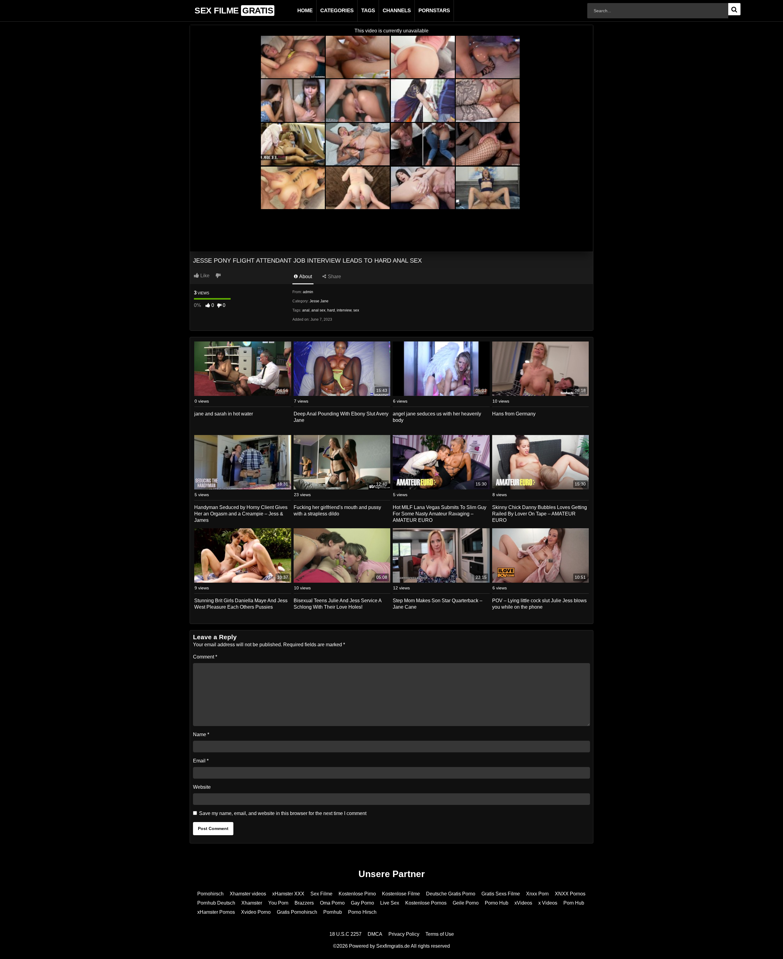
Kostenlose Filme (401, 893)
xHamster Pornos (216, 912)
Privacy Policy (403, 934)
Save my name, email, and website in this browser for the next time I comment (282, 813)
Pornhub (332, 912)
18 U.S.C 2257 (345, 934)
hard (331, 310)
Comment (205, 656)
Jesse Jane (319, 301)
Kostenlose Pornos (426, 903)
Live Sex (389, 903)
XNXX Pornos (570, 893)
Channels (387, 10)
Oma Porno (332, 903)
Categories (327, 10)
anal (306, 310)
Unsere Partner (391, 874)
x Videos (547, 903)
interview (344, 310)
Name (201, 734)
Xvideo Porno (256, 912)
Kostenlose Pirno (357, 893)
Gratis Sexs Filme (500, 893)
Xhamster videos (248, 893)
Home (295, 10)
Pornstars (424, 10)
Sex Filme (321, 893)
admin (308, 292)
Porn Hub (573, 903)
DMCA (375, 934)
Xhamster (251, 903)
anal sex (318, 310)
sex (356, 310)
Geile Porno (466, 903)
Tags (358, 10)
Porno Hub (496, 903)
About (305, 276)
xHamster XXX (288, 893)
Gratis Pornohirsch (297, 912)
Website (202, 787)
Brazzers (304, 903)
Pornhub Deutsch (216, 903)
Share (334, 276)
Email (201, 760)
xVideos (523, 903)
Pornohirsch (210, 893)
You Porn (278, 903)
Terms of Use (439, 934)
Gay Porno (362, 903)
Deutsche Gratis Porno (450, 893)
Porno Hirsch (362, 912)
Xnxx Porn (537, 893)
